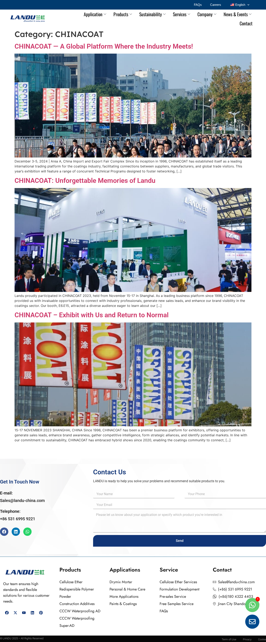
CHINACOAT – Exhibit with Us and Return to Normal (92, 315)
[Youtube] (24, 612)
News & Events (236, 14)
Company (205, 14)
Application (93, 14)
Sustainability (150, 14)
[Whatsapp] (27, 532)
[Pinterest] (41, 612)
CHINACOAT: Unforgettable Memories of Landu (85, 180)
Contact (246, 23)
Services (179, 14)
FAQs (198, 4)
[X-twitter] (15, 612)
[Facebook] (4, 532)
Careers (215, 4)
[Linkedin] (16, 532)
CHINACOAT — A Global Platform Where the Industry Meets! (104, 46)
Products (120, 14)
